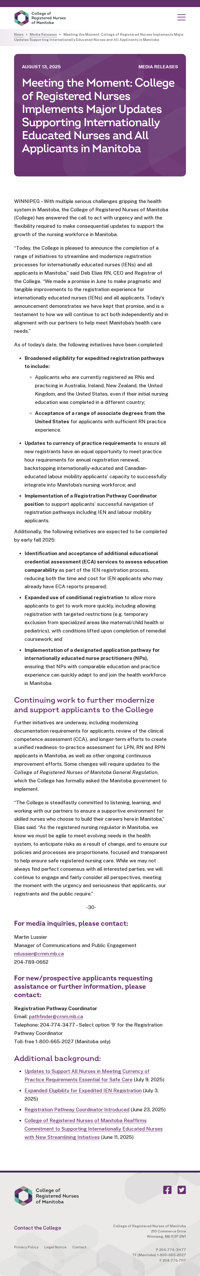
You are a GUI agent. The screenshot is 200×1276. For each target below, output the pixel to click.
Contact (79, 1247)
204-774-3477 (172, 1250)
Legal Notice (55, 1247)
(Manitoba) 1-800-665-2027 (162, 1255)
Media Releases (43, 34)
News (18, 34)
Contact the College (37, 1228)
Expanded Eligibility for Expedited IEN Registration (83, 1090)
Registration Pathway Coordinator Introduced (76, 1109)
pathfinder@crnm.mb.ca (56, 1016)
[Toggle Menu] (181, 17)
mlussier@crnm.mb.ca (39, 953)
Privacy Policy (26, 1247)
